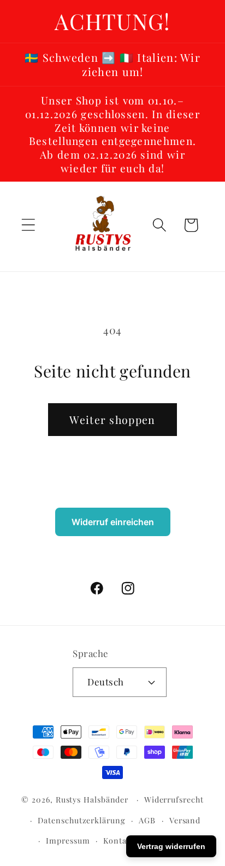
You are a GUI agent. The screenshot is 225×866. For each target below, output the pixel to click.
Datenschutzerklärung (81, 820)
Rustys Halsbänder (92, 799)
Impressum (68, 840)
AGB (147, 820)
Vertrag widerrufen (171, 846)
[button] (28, 225)
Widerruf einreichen (113, 521)
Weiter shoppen (112, 419)
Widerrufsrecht (174, 799)
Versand (184, 820)
